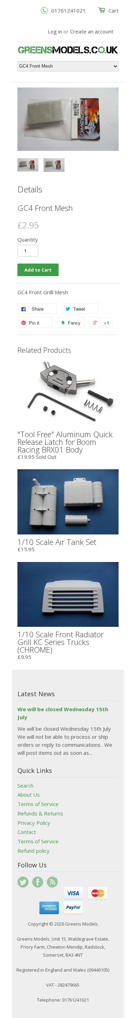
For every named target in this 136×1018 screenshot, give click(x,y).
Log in (55, 31)
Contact (26, 831)
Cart (113, 10)
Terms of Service (38, 803)
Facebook (37, 882)
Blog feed (52, 882)
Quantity (27, 239)
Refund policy (33, 850)
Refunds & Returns (40, 813)
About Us (28, 794)
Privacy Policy (33, 822)
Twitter (23, 882)
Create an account (91, 31)
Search (25, 785)
